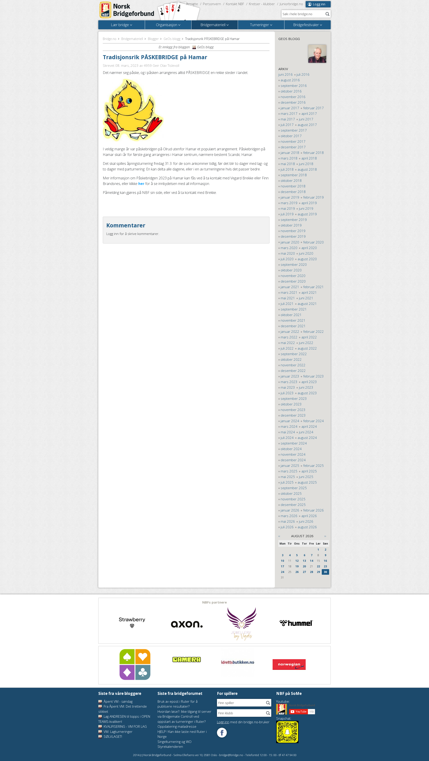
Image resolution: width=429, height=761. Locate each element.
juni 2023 (306, 387)
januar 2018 (290, 152)
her (141, 183)
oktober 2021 (291, 314)
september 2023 (294, 398)
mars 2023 (289, 381)
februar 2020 (313, 242)
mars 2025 (289, 471)
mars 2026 (289, 516)
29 (318, 572)
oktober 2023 (291, 404)
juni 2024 (306, 432)
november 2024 (293, 454)
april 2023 (309, 381)
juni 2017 (306, 119)
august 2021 (307, 303)
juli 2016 (303, 74)
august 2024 (307, 437)
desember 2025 (293, 504)
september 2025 (294, 488)
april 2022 (309, 337)
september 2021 (294, 309)
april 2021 (309, 292)
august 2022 (307, 348)
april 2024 (309, 426)
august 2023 (307, 393)
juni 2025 (306, 476)
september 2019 (294, 219)
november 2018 (293, 186)
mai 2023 (288, 387)
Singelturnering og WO (174, 741)
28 (311, 572)
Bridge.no (109, 39)
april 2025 (309, 471)
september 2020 (294, 264)
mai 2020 (288, 253)
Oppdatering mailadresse (177, 726)
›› (325, 536)
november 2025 (293, 499)
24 (282, 572)
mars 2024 (289, 426)
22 (318, 566)
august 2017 (307, 124)
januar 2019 (290, 197)
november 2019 (293, 231)
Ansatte (192, 4)
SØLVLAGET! (112, 736)
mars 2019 (289, 203)
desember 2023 (293, 415)
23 (325, 566)
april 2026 (309, 516)
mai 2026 (288, 521)
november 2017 (293, 141)
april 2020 (309, 247)
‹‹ (279, 536)
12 (297, 561)
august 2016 (290, 80)
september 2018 (294, 175)
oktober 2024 (291, 449)
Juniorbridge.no (291, 4)
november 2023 (293, 409)
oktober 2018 (291, 180)
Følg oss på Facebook (222, 733)
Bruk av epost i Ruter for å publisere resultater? (178, 704)
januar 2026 (290, 510)
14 (311, 561)
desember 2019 (293, 236)
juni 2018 (306, 163)
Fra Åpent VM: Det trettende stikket (122, 709)
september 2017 (294, 130)
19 (297, 566)
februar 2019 (313, 197)
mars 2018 (289, 158)
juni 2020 (306, 253)
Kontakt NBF (235, 4)
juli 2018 (287, 169)
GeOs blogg (172, 39)
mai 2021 (288, 298)
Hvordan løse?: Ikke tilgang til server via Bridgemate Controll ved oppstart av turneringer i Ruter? (184, 716)
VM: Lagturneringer (117, 731)
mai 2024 (288, 432)
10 (282, 561)
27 (304, 572)
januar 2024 (290, 421)
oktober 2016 (291, 91)
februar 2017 (313, 108)
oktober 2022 (291, 359)
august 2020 (307, 259)
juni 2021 (306, 298)
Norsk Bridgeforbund (126, 10)
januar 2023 (290, 376)
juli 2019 (287, 214)
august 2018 (307, 169)
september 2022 (294, 354)
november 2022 (293, 365)
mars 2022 (289, 337)
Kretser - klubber (262, 4)
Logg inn (319, 4)
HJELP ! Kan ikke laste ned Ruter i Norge (182, 734)
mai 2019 (288, 208)
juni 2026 (306, 521)
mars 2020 (289, 247)
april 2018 (309, 158)
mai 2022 (288, 342)
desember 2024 (293, 460)
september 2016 (294, 85)
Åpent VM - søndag (117, 701)
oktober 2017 (291, 136)
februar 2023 (313, 376)
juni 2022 (306, 342)
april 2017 (309, 113)
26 (297, 572)
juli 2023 (287, 393)
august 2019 (307, 214)
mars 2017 (289, 113)
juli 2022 (287, 348)
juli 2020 (287, 259)
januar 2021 (290, 287)
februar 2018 (313, 152)
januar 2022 (290, 331)
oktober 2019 (291, 225)
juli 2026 (287, 527)
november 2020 (293, 275)
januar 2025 (290, 465)
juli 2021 (287, 303)
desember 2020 (293, 281)
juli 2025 (287, 482)
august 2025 (307, 482)
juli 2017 (287, 124)
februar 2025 (313, 465)
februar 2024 (313, 421)
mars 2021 (289, 292)
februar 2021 (313, 287)
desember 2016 (293, 102)
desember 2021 (293, 326)
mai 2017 (288, 119)
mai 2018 (288, 163)
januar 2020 (290, 242)
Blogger (153, 39)
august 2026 (307, 527)
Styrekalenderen (170, 746)
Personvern (212, 4)
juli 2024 (287, 437)
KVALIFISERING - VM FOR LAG (125, 726)
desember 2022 (293, 370)
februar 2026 (313, 510)
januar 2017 (290, 108)
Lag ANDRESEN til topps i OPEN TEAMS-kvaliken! (124, 719)
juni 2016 (285, 74)
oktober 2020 (291, 270)
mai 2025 (288, 476)
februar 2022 (313, 331)
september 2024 (294, 443)
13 (304, 561)
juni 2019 (306, 208)
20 (304, 566)
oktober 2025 (291, 493)
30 (325, 572)
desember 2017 (293, 147)
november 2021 (293, 320)
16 (325, 561)
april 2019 (309, 203)
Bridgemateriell (132, 39)
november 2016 (293, 96)
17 (282, 566)
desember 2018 (293, 191)
